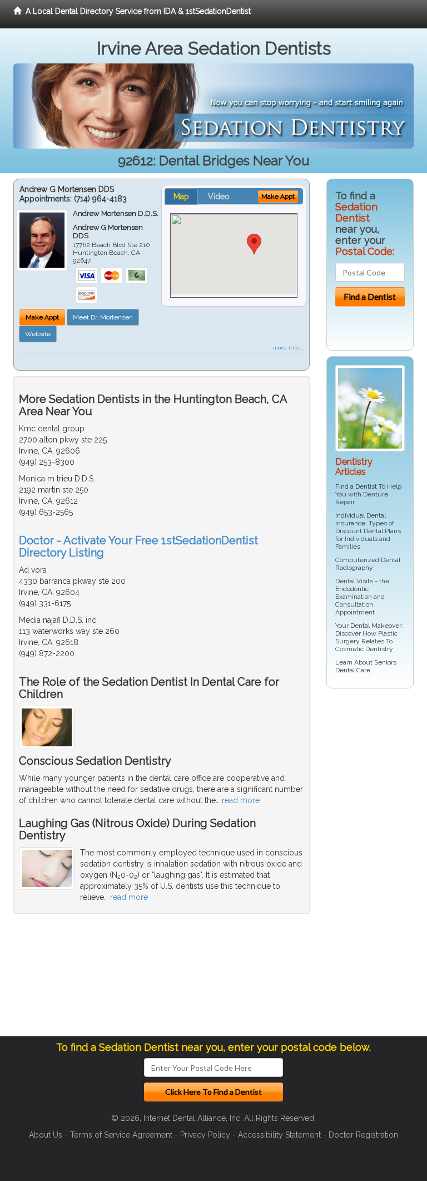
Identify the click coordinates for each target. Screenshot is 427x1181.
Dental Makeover (375, 625)
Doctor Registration (363, 1134)
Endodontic (352, 589)
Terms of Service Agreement (121, 1134)
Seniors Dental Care (365, 666)
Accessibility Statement (279, 1134)
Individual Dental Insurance (360, 519)
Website (38, 334)
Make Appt (42, 317)
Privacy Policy (205, 1134)
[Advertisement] (376, 867)
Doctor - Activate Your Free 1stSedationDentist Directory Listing (138, 546)
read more (241, 800)
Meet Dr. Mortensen (103, 317)
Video (219, 196)
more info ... (288, 348)
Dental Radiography (367, 564)
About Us (45, 1134)
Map (181, 196)
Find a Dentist (356, 486)
